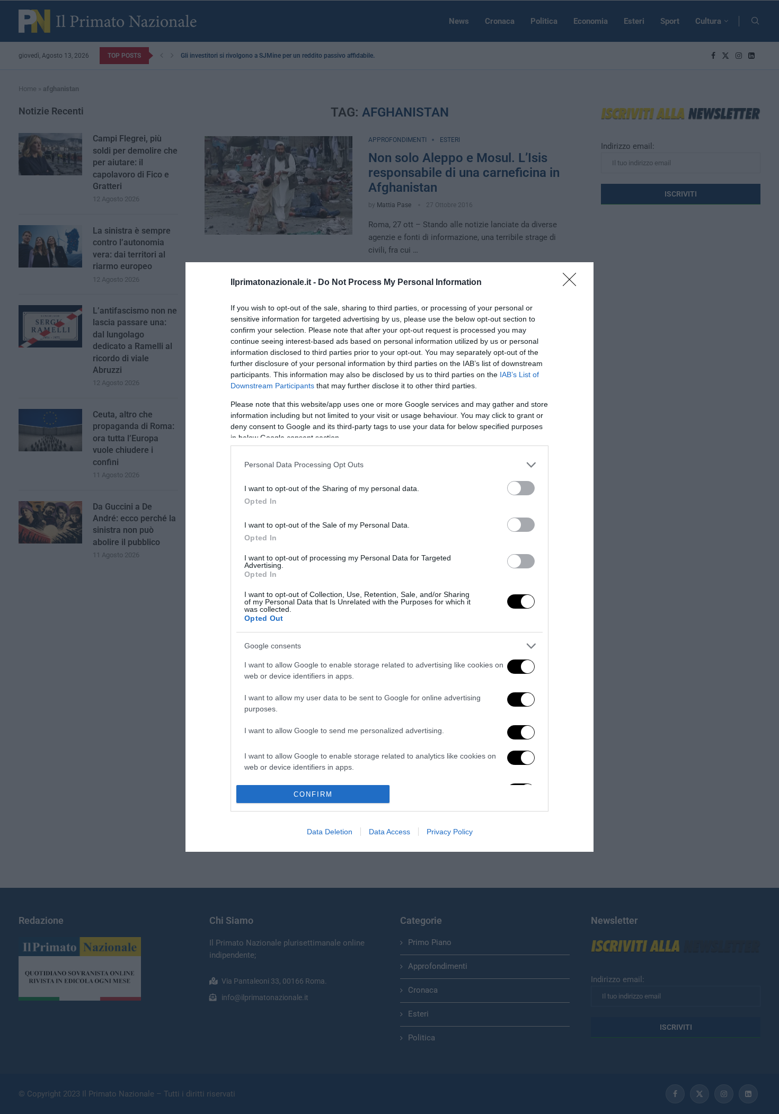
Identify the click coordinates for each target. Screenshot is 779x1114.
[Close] (573, 283)
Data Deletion (329, 831)
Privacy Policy (450, 831)
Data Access (389, 831)
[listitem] (389, 464)
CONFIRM (313, 794)
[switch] (521, 488)
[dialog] (389, 557)
